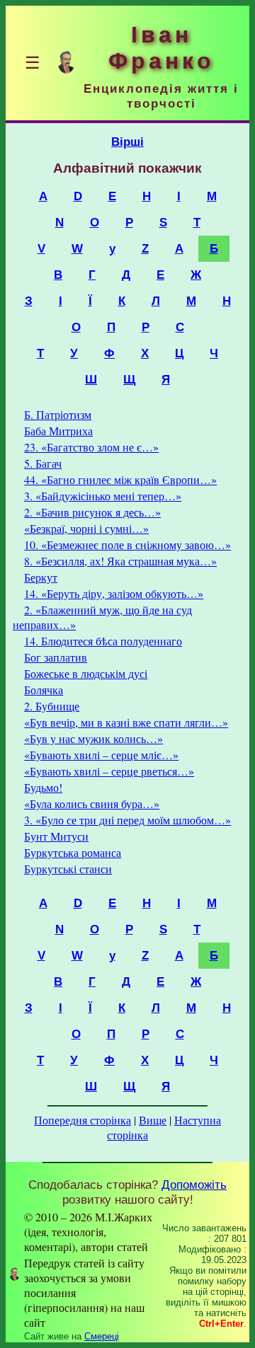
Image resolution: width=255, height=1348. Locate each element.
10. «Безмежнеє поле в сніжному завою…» (127, 544)
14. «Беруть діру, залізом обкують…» (113, 593)
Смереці (101, 1336)
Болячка (43, 689)
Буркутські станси (68, 868)
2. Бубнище (51, 705)
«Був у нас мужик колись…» (93, 738)
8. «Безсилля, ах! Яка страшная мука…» (120, 560)
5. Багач (43, 463)
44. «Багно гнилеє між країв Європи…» (120, 479)
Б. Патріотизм (57, 414)
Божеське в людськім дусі (85, 673)
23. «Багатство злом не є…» (91, 446)
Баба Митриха (58, 430)
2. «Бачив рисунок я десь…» (92, 512)
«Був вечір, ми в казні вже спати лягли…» (126, 722)
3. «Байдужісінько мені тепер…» (102, 495)
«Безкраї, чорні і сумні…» (86, 528)
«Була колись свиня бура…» (91, 803)
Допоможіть (194, 1184)
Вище (152, 1119)
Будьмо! (43, 787)
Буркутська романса (72, 852)
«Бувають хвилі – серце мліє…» (101, 754)
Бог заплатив (55, 657)
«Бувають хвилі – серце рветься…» (109, 771)
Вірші (127, 141)
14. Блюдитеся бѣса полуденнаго (103, 640)
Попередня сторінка (82, 1119)
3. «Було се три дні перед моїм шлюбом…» (127, 819)
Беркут (40, 577)
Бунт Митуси (56, 836)
